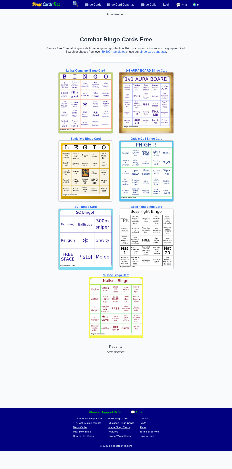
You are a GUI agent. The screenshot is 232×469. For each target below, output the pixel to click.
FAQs (143, 422)
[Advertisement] (116, 24)
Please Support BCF (105, 412)
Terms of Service (149, 431)
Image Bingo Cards (119, 427)
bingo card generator (153, 51)
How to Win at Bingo (119, 435)
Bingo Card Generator (121, 4)
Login (166, 4)
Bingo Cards (93, 4)
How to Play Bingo (83, 435)
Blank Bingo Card (118, 418)
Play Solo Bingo (82, 431)
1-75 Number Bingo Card (87, 418)
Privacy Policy (148, 435)
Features (113, 431)
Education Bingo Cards (121, 422)
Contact (144, 418)
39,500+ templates (113, 51)
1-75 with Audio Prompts (87, 422)
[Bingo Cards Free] (46, 6)
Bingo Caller (149, 4)
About (143, 427)
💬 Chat (137, 412)
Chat (181, 5)
